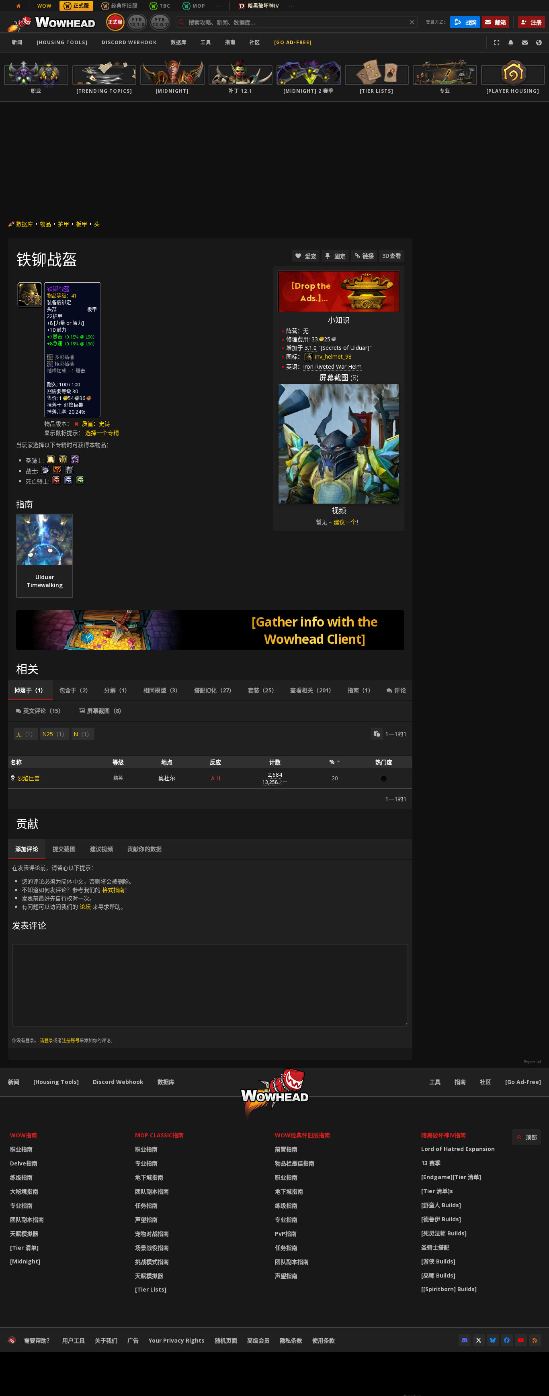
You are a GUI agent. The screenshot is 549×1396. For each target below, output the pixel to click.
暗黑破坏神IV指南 (443, 1135)
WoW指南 (23, 1135)
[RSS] (535, 1340)
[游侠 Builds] (438, 1261)
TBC (165, 5)
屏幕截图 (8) (339, 377)
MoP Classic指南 (159, 1135)
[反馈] (525, 43)
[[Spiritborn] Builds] (449, 1289)
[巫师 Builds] (438, 1275)
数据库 (178, 42)
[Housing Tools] (56, 1082)
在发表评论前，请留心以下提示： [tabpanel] (73, 953)
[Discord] (465, 1340)
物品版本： (58, 423)
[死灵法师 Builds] (444, 1233)
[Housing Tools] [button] (62, 42)
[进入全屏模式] (497, 43)
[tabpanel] (210, 765)
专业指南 (21, 1205)
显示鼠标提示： (64, 433)
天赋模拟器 (24, 1233)
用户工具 (73, 1340)
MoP (199, 5)
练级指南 (21, 1177)
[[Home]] (53, 22)
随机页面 (226, 1340)
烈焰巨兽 (28, 778)
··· (218, 5)
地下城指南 (149, 1177)
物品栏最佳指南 (294, 1163)
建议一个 (345, 522)
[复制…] (377, 734)
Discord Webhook (129, 42)
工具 (434, 1082)
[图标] (29, 294)
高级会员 (258, 1340)
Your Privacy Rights (177, 1340)
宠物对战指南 (152, 1233)
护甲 (63, 224)
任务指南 (146, 1205)
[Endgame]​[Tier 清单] (451, 1177)
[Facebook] (507, 1340)
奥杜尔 (166, 778)
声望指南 (146, 1219)
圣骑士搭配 (435, 1247)
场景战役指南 (152, 1247)
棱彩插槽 (64, 364)
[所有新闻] (18, 6)
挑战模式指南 (152, 1261)
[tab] (30, 690)
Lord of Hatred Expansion (458, 1149)
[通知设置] (511, 43)
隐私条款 (291, 1340)
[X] (479, 1340)
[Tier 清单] (24, 1247)
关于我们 (106, 1340)
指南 (230, 42)
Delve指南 (23, 1163)
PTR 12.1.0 (136, 21)
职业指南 (21, 1149)
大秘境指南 (24, 1191)
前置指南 (286, 1149)
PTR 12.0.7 (159, 21)
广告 (133, 1340)
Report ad (532, 1062)
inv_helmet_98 (332, 356)
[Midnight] (25, 1261)
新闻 (17, 42)
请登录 (46, 1040)
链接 (368, 255)
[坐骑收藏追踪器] (210, 630)
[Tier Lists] (150, 1289)
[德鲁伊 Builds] (441, 1219)
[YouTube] (521, 1340)
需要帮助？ (38, 1340)
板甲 (81, 224)
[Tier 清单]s (437, 1191)
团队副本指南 (27, 1219)
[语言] (539, 43)
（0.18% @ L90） (79, 344)
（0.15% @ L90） (79, 337)
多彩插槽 (64, 357)
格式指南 (113, 890)
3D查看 (391, 255)
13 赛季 (430, 1163)
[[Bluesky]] (493, 1340)
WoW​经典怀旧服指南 (302, 1135)
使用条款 (323, 1340)
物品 (45, 224)
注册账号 (71, 1040)
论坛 (85, 906)
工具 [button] (206, 42)
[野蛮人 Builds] (441, 1205)
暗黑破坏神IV (263, 5)
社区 (255, 42)
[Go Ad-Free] (293, 42)
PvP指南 (286, 1233)
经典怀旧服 (124, 5)
